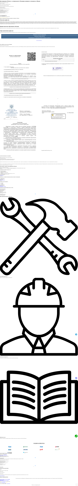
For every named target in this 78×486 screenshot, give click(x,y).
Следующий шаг (1, 175)
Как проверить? (8, 483)
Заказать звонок (1, 455)
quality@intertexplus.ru (2, 475)
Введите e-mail (1, 456)
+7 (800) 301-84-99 (4, 481)
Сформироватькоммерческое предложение (3, 186)
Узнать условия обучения (39, 40)
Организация (1, 12)
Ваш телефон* (1, 191)
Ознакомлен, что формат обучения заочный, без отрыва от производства (39, 466)
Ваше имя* (1, 11)
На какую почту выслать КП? (3, 192)
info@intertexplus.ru (4, 482)
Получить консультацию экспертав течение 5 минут (3, 15)
